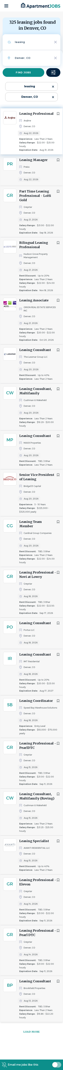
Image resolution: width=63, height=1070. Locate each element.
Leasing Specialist (34, 841)
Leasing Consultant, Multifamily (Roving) (36, 796)
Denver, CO (29, 96)
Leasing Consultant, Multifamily (35, 391)
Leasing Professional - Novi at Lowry (37, 574)
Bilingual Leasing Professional (33, 245)
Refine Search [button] (53, 72)
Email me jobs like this (23, 1064)
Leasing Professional (36, 114)
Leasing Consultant (35, 350)
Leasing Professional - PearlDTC (37, 745)
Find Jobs (23, 72)
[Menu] (6, 5)
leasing (29, 86)
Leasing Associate (33, 300)
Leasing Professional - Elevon (37, 882)
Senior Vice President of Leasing (36, 477)
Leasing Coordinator (36, 701)
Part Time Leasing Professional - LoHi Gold (35, 195)
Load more (31, 1031)
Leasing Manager (33, 160)
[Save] (58, 113)
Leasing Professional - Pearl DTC (37, 933)
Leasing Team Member (30, 524)
